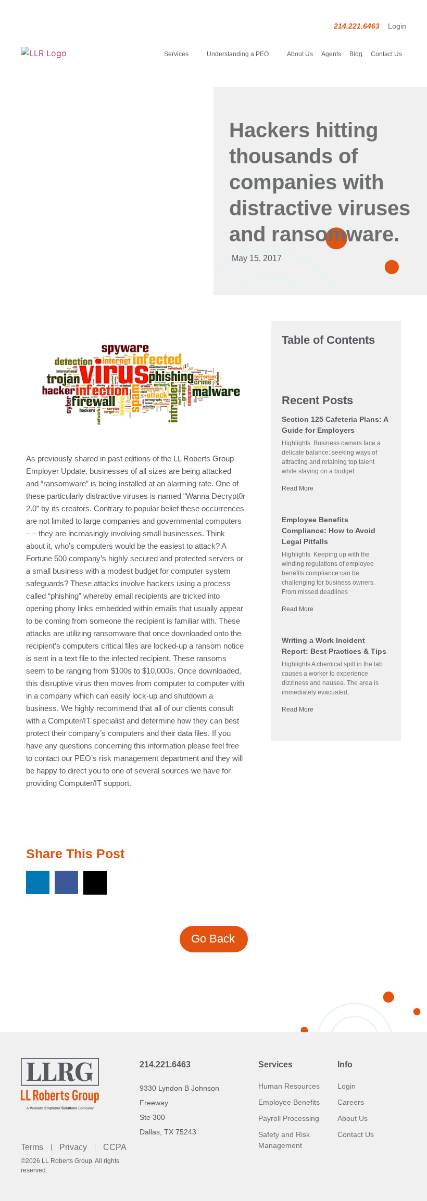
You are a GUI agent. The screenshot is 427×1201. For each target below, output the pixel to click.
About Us (300, 54)
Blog (355, 54)
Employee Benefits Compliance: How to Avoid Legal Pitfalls (328, 530)
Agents (331, 54)
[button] (37, 882)
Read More (297, 488)
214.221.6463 (165, 1064)
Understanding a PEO (238, 54)
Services (176, 54)
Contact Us (386, 54)
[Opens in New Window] (141, 386)
